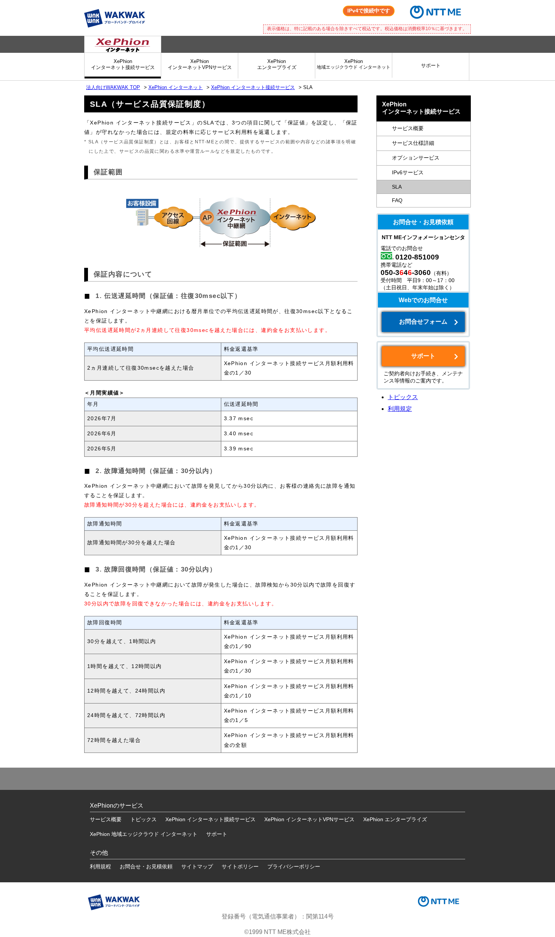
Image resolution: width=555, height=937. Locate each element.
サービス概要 (408, 128)
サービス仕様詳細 (413, 143)
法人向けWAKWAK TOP (113, 87)
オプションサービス (415, 158)
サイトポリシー (240, 866)
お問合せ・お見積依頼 (146, 866)
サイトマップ (197, 866)
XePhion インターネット (175, 87)
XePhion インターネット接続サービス (253, 87)
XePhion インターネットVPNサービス (309, 819)
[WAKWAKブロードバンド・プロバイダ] (114, 7)
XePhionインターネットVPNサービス (200, 64)
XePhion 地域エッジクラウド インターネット (143, 834)
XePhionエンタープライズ (276, 64)
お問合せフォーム (423, 321)
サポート (431, 65)
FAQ (397, 200)
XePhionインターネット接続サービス (123, 64)
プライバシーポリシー (293, 866)
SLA (397, 187)
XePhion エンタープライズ (395, 819)
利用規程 (100, 866)
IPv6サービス (408, 172)
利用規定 (400, 409)
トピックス (403, 397)
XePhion (353, 63)
